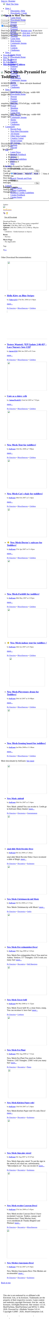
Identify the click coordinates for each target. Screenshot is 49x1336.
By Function (11, 308)
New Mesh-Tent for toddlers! (21, 445)
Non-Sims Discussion (19, 131)
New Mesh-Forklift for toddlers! (23, 594)
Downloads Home (18, 20)
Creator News (16, 188)
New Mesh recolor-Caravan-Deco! (22, 1205)
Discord (13, 147)
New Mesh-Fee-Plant (16, 1050)
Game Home (15, 18)
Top (5, 1316)
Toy (5, 250)
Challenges (15, 50)
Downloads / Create (18, 13)
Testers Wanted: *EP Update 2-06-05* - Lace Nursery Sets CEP (27, 345)
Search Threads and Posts (21, 178)
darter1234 (13, 351)
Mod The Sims (12, 4)
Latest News (15, 152)
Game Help (15, 38)
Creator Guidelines (18, 190)
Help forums (15, 41)
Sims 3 (8, 52)
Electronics (21, 813)
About (13, 157)
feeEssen (12, 449)
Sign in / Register (8, 1)
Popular (13, 25)
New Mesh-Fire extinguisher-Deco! (22, 947)
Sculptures (30, 863)
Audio (29, 911)
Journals (13, 145)
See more (30, 761)
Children (33, 308)
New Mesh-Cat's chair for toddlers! (25, 493)
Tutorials (14, 36)
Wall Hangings (32, 964)
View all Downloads (10, 217)
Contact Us (13, 1316)
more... (10, 304)
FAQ (12, 161)
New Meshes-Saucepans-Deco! (20, 1263)
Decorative (21, 863)
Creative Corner (17, 138)
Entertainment (32, 813)
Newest (13, 22)
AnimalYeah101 (15, 400)
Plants (29, 1067)
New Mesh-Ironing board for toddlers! (26, 743)
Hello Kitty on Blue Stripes (20, 295)
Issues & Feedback (18, 154)
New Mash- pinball (15, 798)
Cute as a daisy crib (17, 396)
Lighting (21, 1014)
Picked (13, 32)
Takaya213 (13, 300)
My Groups (15, 143)
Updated (14, 27)
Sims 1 (8, 8)
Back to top (6, 1283)
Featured (14, 29)
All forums (14, 134)
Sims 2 (8, 15)
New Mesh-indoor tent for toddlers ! (28, 643)
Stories (13, 45)
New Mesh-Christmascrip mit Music (23, 899)
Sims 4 (8, 89)
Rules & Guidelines (18, 159)
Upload (8, 186)
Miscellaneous (23, 308)
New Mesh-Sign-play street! (19, 1153)
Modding (14, 34)
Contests (14, 48)
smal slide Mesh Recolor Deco (20, 849)
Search (8, 166)
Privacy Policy (26, 1316)
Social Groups (16, 140)
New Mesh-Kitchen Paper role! (20, 1103)
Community (10, 127)
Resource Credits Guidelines (22, 193)
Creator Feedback (17, 195)
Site (6, 150)
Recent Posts (15, 129)
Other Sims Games (18, 136)
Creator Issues (16, 197)
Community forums (18, 43)
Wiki (12, 164)
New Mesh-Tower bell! (17, 1000)
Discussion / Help (17, 11)
